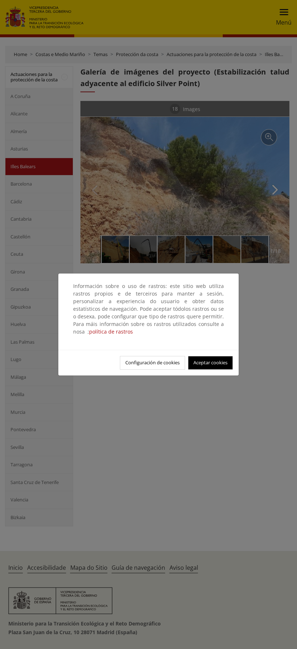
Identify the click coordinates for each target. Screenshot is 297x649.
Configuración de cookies (152, 362)
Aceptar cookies (210, 362)
